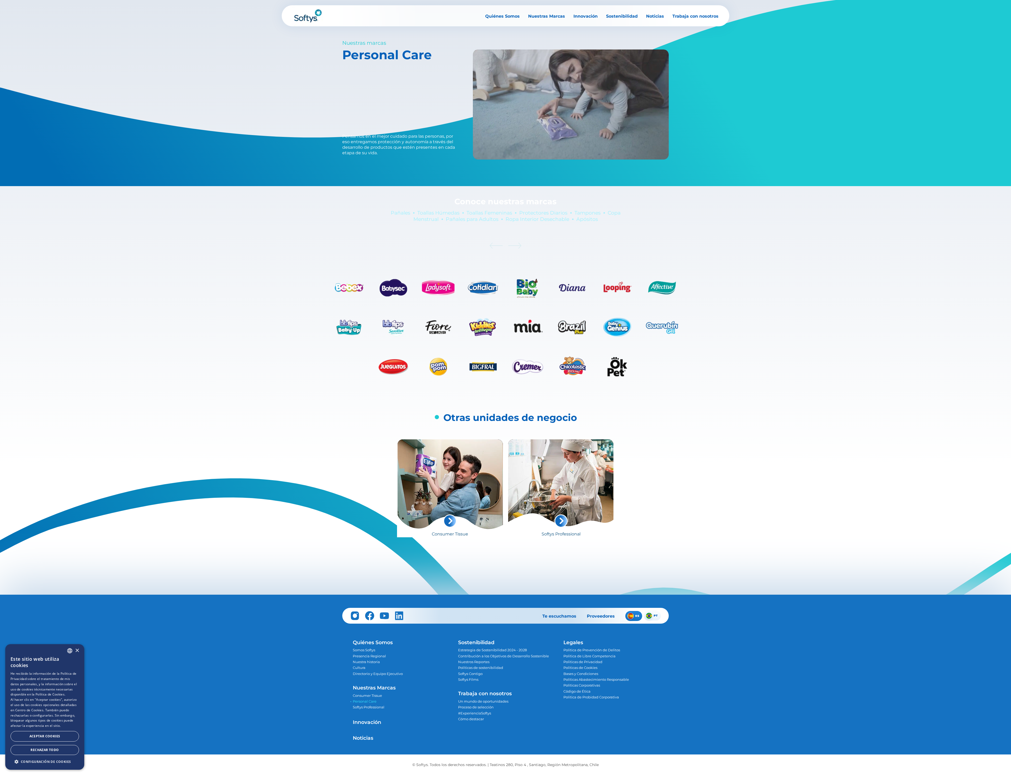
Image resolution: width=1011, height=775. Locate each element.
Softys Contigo (470, 674)
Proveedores (601, 616)
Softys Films (468, 680)
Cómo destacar (471, 719)
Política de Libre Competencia (589, 656)
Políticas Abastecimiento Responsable (596, 680)
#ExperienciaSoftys (474, 713)
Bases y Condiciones (580, 674)
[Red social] (355, 615)
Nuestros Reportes (473, 662)
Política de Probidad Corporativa (591, 697)
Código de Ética (577, 691)
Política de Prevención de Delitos (591, 650)
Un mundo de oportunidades (483, 701)
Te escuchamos (559, 616)
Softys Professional (368, 707)
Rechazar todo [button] (45, 750)
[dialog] (44, 707)
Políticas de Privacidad (582, 662)
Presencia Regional (369, 656)
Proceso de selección (476, 707)
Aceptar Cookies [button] (44, 736)
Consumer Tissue (367, 696)
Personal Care (364, 701)
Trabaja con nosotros (695, 16)
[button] (45, 761)
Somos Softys (364, 650)
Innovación (585, 16)
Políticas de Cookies (580, 668)
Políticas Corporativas (581, 685)
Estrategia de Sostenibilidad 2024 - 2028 (492, 650)
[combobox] (69, 650)
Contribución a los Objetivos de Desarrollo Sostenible (503, 656)
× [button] (77, 651)
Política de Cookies (50, 694)
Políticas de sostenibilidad (480, 668)
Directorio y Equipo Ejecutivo (378, 674)
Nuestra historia (366, 662)
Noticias (655, 16)
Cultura (359, 668)
